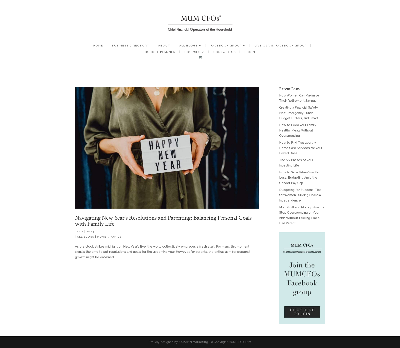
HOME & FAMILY (109, 236)
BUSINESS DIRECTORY (130, 45)
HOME (98, 45)
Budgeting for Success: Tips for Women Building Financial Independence (300, 195)
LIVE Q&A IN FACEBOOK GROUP (281, 45)
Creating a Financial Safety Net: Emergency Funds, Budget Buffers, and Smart (298, 113)
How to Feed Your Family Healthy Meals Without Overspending (297, 130)
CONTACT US (224, 52)
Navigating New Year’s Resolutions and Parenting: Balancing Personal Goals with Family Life (163, 221)
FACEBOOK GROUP (226, 45)
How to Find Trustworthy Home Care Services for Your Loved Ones (300, 148)
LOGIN (250, 52)
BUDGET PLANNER (160, 52)
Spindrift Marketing (193, 342)
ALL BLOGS (188, 45)
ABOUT (164, 45)
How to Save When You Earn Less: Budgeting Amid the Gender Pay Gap (300, 177)
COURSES (192, 52)
